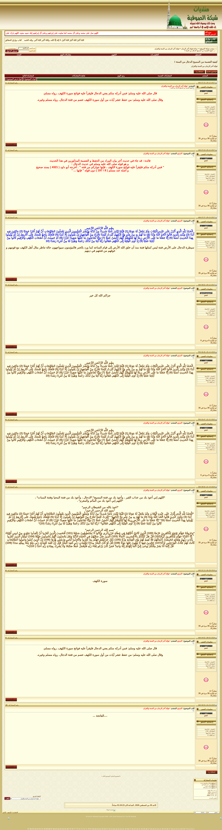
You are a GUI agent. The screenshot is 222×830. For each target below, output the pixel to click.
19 (165, 829)
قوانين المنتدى (213, 798)
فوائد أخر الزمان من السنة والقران (167, 49)
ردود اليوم (121, 76)
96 (31, 829)
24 (153, 829)
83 (61, 829)
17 (169, 829)
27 (149, 829)
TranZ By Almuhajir (130, 816)
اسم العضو (32, 48)
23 (156, 829)
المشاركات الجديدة (165, 76)
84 (58, 829)
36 (132, 829)
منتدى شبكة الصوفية (206, 49)
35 (135, 829)
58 (105, 829)
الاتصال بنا (15, 812)
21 (160, 829)
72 (84, 829)
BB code (213, 790)
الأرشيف (9, 812)
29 (144, 829)
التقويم (114, 55)
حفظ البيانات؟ (12, 48)
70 (88, 829)
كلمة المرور (32, 51)
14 (174, 829)
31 (139, 829)
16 (172, 829)
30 (142, 829)
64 (95, 829)
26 (151, 829)
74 (79, 829)
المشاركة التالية (28, 76)
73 (82, 829)
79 (70, 829)
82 (63, 829)
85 (56, 829)
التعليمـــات (155, 55)
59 (102, 829)
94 (35, 829)
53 (112, 829)
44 (116, 829)
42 (121, 829)
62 (100, 829)
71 (86, 829)
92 (40, 829)
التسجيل (198, 55)
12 (179, 829)
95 (33, 829)
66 (93, 829)
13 (176, 829)
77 (75, 829)
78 (72, 829)
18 (167, 829)
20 (162, 829)
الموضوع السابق (115, 776)
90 (45, 829)
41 (123, 829)
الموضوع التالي (106, 776)
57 (107, 829)
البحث (19, 55)
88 (49, 829)
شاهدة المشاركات (78, 76)
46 (114, 829)
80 (68, 829)
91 (42, 829)
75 (77, 829)
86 (54, 829)
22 (158, 829)
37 (130, 829)
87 (51, 829)
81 (65, 829)
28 (146, 829)
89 (47, 829)
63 (98, 829)
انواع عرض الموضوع (14, 79)
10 (181, 829)
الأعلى (4, 812)
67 (91, 829)
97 (28, 829)
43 (119, 829)
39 (125, 829)
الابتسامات (214, 792)
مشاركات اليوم (65, 55)
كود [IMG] (214, 793)
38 (128, 829)
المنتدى (205, 76)
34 (137, 829)
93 (38, 829)
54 (109, 829)
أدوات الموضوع (30, 79)
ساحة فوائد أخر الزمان (189, 49)
